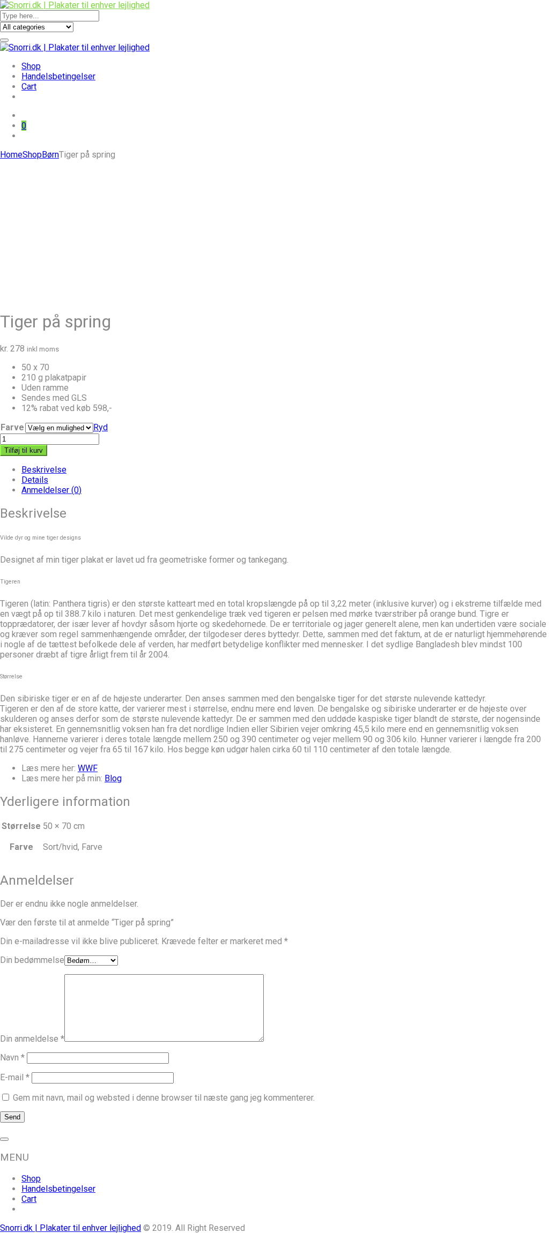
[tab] (285, 470)
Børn (50, 155)
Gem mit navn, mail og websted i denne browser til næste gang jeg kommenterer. (164, 1098)
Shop (31, 66)
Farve (12, 427)
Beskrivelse (43, 470)
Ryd (100, 427)
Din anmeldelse (32, 1039)
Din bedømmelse (32, 960)
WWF (88, 768)
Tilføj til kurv (23, 450)
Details (34, 480)
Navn (12, 1057)
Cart (28, 86)
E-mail (14, 1077)
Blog (113, 778)
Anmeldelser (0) (51, 490)
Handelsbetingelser (58, 76)
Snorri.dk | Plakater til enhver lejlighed (70, 1228)
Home (11, 155)
